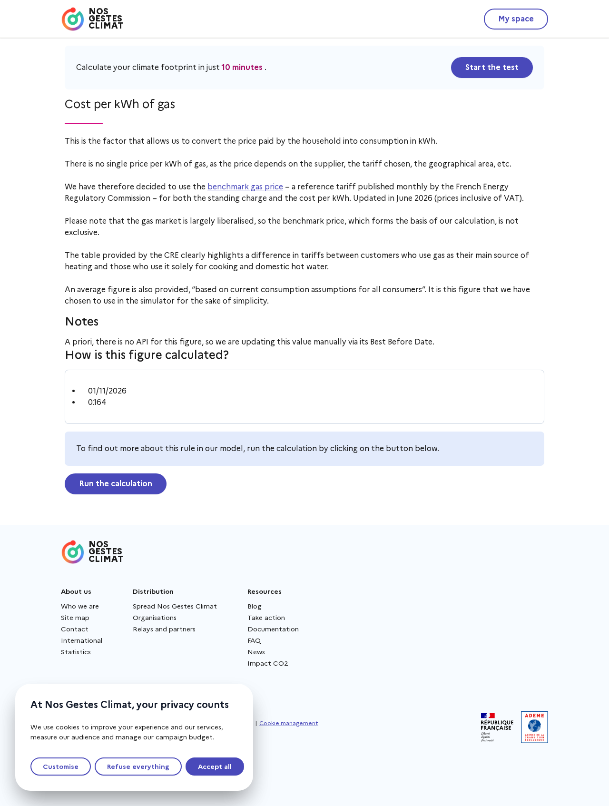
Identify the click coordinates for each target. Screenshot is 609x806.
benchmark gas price (245, 186)
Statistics (76, 652)
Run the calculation (115, 483)
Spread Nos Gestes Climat (175, 606)
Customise (61, 766)
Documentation (273, 629)
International (81, 640)
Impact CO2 (267, 663)
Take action (266, 617)
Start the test (492, 67)
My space (516, 18)
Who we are (80, 606)
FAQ (254, 640)
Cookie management (288, 723)
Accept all (215, 766)
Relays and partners (164, 629)
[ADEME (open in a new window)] (534, 727)
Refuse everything (138, 766)
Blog (254, 606)
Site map (75, 617)
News (256, 652)
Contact (74, 629)
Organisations (155, 617)
